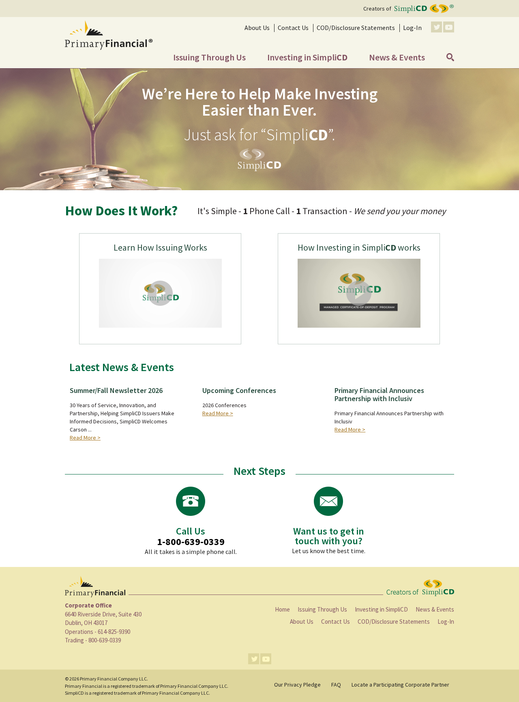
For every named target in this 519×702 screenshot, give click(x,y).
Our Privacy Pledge (297, 684)
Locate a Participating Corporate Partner (400, 684)
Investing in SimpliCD (381, 609)
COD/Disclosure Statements (356, 28)
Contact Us (293, 28)
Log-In (412, 28)
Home (282, 609)
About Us (301, 621)
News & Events (397, 57)
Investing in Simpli (307, 57)
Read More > (85, 437)
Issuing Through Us (322, 609)
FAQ (336, 684)
